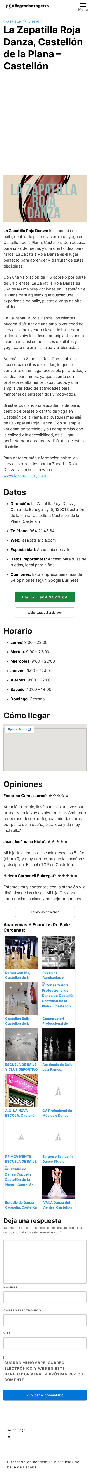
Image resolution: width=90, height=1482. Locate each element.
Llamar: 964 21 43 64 (45, 597)
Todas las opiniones (45, 912)
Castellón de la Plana (22, 21)
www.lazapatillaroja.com (26, 475)
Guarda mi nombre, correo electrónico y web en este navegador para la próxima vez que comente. (45, 1371)
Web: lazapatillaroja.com (45, 612)
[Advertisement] (45, 123)
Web (7, 1333)
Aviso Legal (17, 1430)
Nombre (11, 1287)
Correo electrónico (23, 1310)
